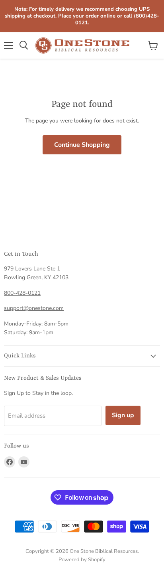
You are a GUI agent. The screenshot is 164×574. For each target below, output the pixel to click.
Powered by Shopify (82, 559)
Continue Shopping (82, 144)
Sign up (123, 415)
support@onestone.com (34, 308)
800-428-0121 (22, 293)
